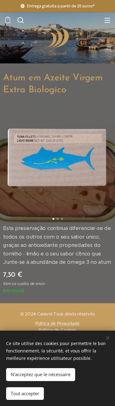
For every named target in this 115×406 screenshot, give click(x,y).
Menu (107, 20)
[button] (20, 20)
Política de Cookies (57, 330)
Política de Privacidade (57, 323)
